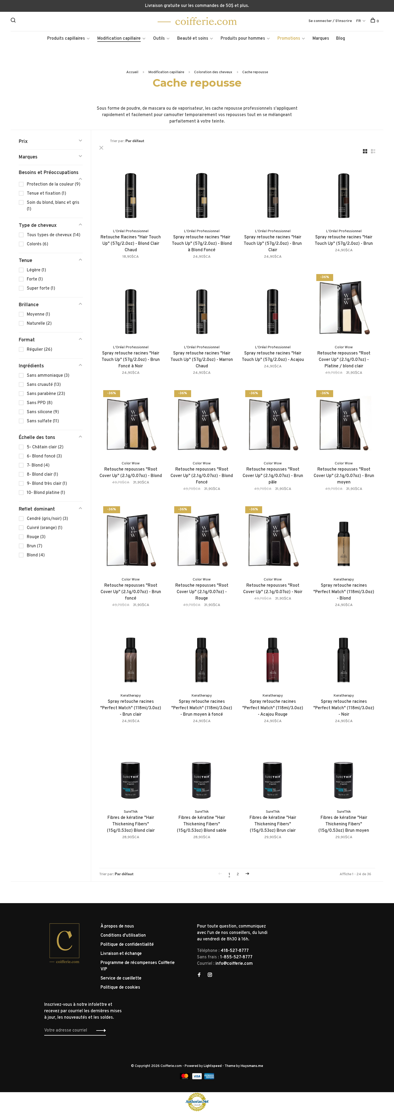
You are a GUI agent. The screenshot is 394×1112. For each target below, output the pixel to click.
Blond (36, 555)
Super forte (41, 288)
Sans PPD (40, 403)
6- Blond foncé (44, 456)
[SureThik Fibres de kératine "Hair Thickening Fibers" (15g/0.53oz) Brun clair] (272, 771)
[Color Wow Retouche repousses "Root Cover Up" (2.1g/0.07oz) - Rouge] (201, 538)
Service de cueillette (121, 978)
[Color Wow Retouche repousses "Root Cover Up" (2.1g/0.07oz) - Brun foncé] (130, 538)
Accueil (132, 72)
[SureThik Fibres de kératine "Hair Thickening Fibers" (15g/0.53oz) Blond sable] (201, 771)
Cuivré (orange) (44, 528)
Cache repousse (255, 72)
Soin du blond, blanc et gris (53, 206)
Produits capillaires (66, 38)
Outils (159, 38)
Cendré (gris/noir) (47, 519)
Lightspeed (213, 1066)
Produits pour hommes (243, 38)
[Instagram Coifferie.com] (210, 975)
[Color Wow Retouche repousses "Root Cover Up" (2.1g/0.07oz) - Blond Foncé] (201, 422)
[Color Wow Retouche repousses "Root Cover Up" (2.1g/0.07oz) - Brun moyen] (343, 422)
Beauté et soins (192, 38)
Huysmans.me (252, 1066)
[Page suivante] (247, 874)
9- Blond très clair (47, 483)
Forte (35, 279)
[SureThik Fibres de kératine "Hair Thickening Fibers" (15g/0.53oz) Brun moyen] (343, 771)
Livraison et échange (121, 953)
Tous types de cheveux (53, 235)
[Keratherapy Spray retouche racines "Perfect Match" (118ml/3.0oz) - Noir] (343, 655)
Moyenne (38, 314)
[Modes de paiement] (185, 1078)
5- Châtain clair (45, 447)
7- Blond (38, 465)
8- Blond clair (42, 474)
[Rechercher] (14, 21)
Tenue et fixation (46, 193)
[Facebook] (199, 975)
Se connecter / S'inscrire (330, 21)
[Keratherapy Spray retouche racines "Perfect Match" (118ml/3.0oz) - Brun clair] (130, 655)
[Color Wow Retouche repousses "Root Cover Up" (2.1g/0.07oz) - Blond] (130, 422)
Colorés (37, 244)
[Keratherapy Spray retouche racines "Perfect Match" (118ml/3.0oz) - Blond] (343, 538)
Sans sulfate (43, 421)
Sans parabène (46, 394)
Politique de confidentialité (127, 944)
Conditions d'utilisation (123, 935)
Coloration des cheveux (213, 72)
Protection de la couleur (53, 184)
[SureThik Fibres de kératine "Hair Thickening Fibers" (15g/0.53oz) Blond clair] (130, 771)
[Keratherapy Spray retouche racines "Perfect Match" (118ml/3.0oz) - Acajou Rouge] (272, 655)
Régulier (39, 349)
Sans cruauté (44, 384)
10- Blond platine (46, 493)
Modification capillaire (119, 38)
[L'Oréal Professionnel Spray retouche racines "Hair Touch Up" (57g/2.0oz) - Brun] (343, 190)
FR (358, 21)
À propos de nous (117, 926)
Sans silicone (43, 412)
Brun (34, 546)
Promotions (288, 38)
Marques (321, 38)
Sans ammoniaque (48, 375)
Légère (36, 270)
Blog (340, 38)
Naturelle (39, 323)
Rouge (36, 537)
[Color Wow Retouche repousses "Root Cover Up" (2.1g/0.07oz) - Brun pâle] (272, 422)
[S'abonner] (99, 1030)
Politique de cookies (120, 987)
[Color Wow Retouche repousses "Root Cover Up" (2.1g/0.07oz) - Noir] (272, 538)
